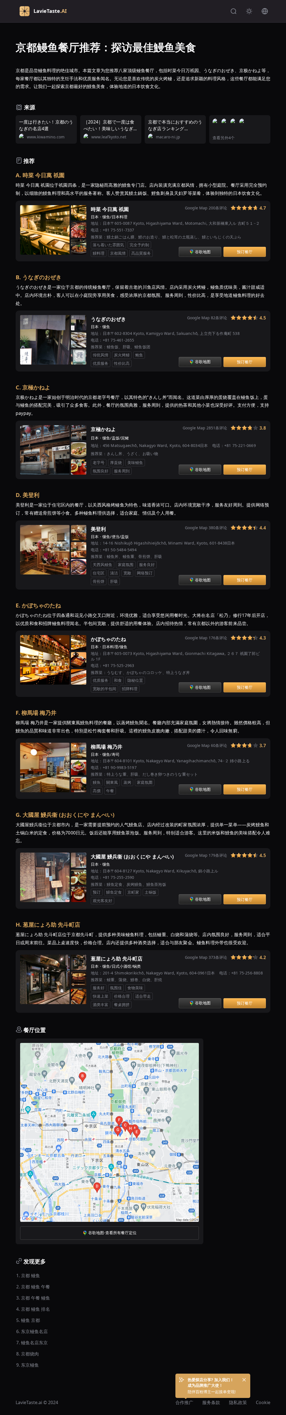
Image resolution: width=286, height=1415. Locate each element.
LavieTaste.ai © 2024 (37, 1402)
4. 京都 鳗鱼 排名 (33, 1309)
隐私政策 (238, 1402)
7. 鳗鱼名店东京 (32, 1343)
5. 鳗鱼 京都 (28, 1320)
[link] (225, 209)
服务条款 (211, 1402)
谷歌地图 (203, 251)
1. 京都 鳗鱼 (28, 1275)
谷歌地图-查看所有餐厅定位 (112, 1232)
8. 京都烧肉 (27, 1354)
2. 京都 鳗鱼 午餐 (33, 1287)
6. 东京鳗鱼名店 (32, 1331)
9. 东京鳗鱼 (27, 1365)
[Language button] (264, 11)
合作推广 (184, 1402)
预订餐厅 (244, 251)
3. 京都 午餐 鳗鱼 (33, 1298)
